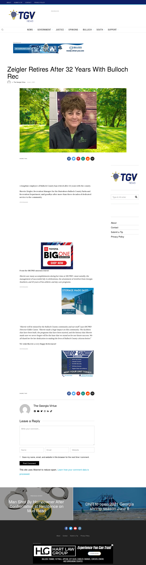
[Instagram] (79, 528)
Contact (114, 227)
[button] (2, 29)
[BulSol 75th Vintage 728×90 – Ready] (52, 48)
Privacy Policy (117, 236)
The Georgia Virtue (19, 82)
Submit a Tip (117, 232)
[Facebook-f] (66, 528)
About (114, 222)
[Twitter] (70, 528)
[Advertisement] (90, 17)
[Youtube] (75, 528)
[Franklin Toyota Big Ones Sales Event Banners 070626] (57, 255)
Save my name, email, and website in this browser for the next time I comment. (55, 457)
